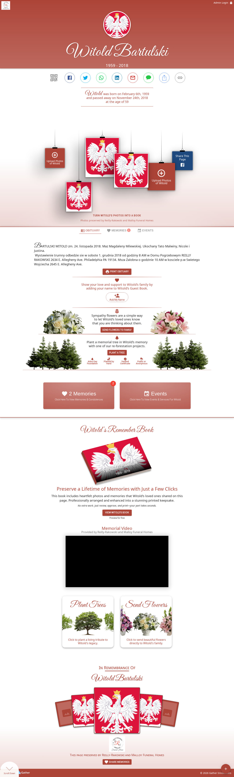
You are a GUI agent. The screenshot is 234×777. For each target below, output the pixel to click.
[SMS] (148, 78)
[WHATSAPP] (101, 78)
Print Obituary (119, 271)
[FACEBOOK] (70, 78)
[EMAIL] (133, 78)
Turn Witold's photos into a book (117, 215)
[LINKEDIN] (117, 78)
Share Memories (119, 762)
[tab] (90, 230)
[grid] (117, 172)
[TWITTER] (85, 78)
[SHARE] (164, 78)
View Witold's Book (117, 512)
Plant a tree (117, 352)
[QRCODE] (54, 78)
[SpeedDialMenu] (226, 769)
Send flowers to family (117, 330)
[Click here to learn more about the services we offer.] (117, 744)
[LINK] (180, 78)
